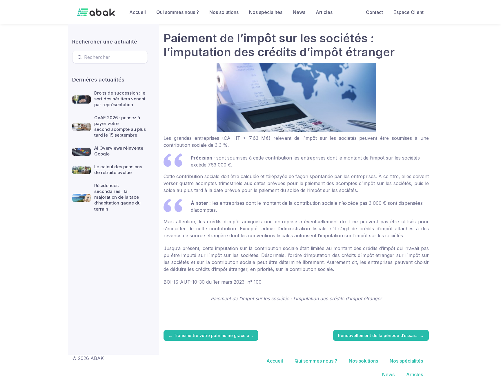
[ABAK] (96, 12)
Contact (374, 12)
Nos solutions (224, 12)
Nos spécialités (265, 12)
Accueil (137, 12)
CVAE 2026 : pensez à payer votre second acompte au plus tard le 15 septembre (120, 126)
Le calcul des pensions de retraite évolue (118, 169)
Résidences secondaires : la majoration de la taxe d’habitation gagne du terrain (117, 197)
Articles (324, 12)
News (299, 12)
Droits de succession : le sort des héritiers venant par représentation (120, 99)
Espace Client (408, 12)
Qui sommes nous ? (177, 12)
